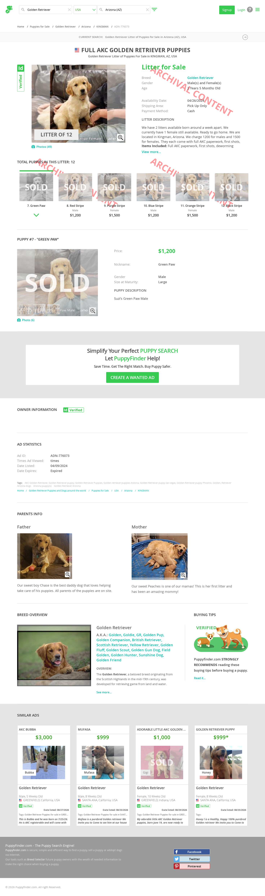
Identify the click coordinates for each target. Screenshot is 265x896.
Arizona (86, 26)
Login (241, 10)
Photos (44, 147)
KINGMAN (102, 26)
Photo (28, 320)
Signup (227, 10)
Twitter (194, 859)
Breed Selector (36, 859)
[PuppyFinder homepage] (8, 9)
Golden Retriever (65, 26)
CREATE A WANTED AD (132, 377)
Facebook (194, 852)
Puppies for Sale (40, 26)
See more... (104, 692)
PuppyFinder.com (18, 845)
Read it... (200, 678)
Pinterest (194, 866)
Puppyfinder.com (15, 850)
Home (20, 26)
